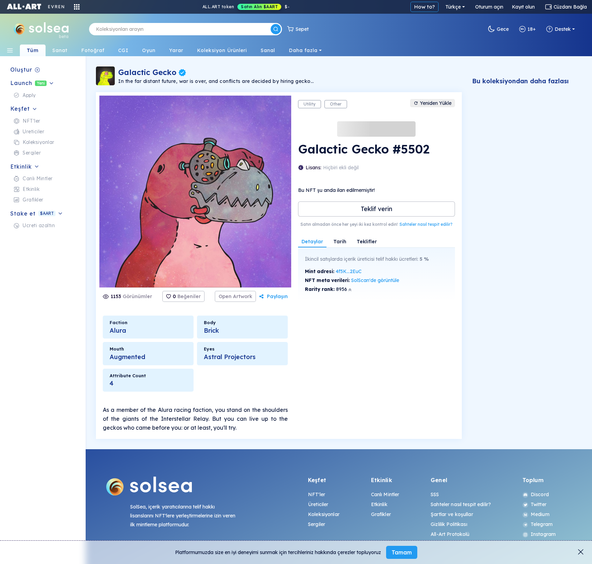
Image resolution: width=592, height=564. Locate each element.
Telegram (542, 524)
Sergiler (316, 524)
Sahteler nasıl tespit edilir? (426, 224)
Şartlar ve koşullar (452, 514)
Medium (540, 514)
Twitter (538, 504)
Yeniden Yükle (436, 103)
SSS (435, 494)
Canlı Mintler (385, 494)
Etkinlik (379, 504)
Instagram (543, 534)
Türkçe (453, 7)
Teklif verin (376, 209)
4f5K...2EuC (348, 271)
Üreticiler (318, 504)
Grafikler (381, 514)
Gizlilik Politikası (449, 524)
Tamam (402, 552)
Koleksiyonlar (324, 514)
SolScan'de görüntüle (375, 280)
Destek (563, 29)
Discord (540, 494)
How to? (424, 6)
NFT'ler (316, 494)
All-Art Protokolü (450, 534)
